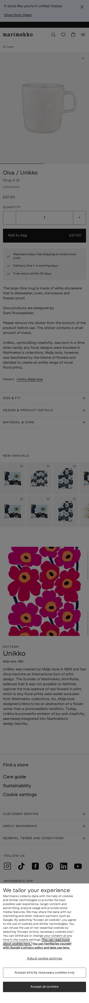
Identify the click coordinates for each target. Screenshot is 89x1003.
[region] (44, 943)
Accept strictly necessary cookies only (44, 972)
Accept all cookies (44, 986)
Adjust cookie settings (44, 958)
